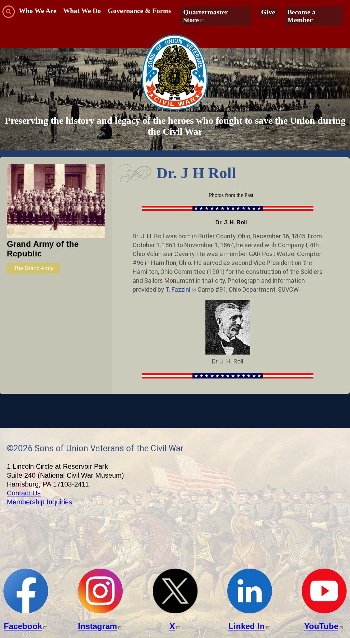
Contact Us (24, 493)
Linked (246, 626)
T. (177, 289)
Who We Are (37, 10)
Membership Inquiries (39, 502)
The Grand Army (33, 268)
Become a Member (301, 16)
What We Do (82, 10)
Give (268, 12)
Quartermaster (205, 16)
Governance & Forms (140, 10)
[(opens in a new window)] (25, 611)
